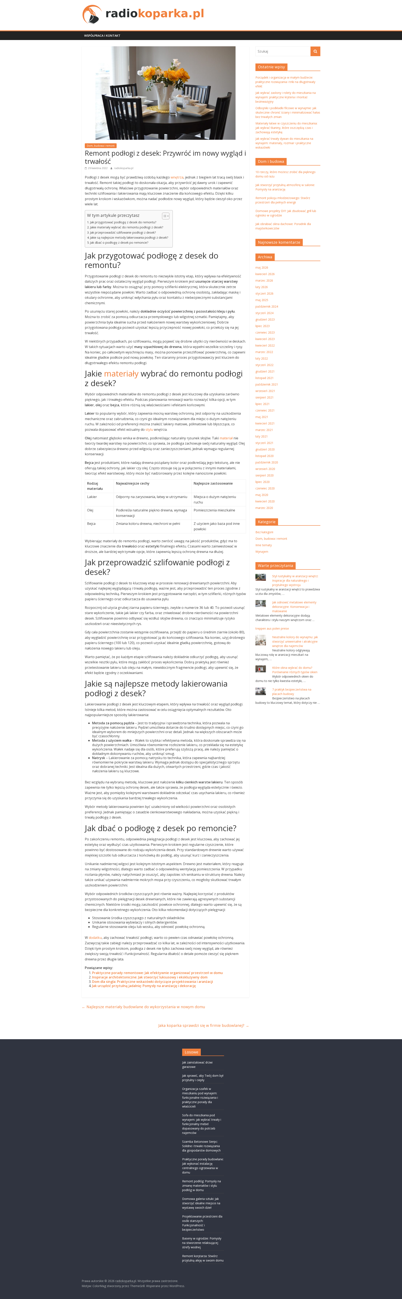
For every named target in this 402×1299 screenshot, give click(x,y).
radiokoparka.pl (123, 168)
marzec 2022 (264, 352)
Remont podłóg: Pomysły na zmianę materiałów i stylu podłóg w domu (201, 1185)
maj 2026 (261, 267)
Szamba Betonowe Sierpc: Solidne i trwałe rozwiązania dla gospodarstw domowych (201, 1146)
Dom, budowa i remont (101, 145)
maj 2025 (261, 300)
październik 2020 (266, 462)
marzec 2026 (264, 280)
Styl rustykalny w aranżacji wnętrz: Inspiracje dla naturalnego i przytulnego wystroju (295, 580)
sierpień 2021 (264, 397)
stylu (149, 429)
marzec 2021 (264, 430)
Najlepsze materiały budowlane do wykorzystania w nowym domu (143, 1006)
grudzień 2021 (265, 371)
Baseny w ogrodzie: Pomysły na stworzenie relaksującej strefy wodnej (201, 1242)
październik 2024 (266, 306)
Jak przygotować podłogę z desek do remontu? (123, 222)
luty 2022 (261, 358)
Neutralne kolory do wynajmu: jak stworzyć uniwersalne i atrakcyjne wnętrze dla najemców (295, 641)
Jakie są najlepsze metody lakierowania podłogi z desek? (129, 237)
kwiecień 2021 (265, 423)
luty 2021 (261, 436)
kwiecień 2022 (265, 345)
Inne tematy (263, 545)
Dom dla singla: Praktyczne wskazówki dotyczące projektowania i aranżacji (152, 981)
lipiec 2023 (262, 326)
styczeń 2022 (264, 365)
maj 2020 (261, 495)
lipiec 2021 (262, 404)
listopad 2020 (264, 456)
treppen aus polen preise (272, 628)
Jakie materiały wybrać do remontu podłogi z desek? (126, 227)
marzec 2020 (264, 508)
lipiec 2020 (262, 482)
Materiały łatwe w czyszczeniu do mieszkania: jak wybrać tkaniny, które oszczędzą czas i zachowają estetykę (286, 127)
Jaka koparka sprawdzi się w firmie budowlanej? (203, 1025)
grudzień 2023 (265, 319)
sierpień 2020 (264, 475)
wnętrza (177, 177)
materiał (226, 438)
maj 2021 (261, 417)
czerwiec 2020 (265, 488)
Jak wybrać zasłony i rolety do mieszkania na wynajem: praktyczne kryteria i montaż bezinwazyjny (285, 97)
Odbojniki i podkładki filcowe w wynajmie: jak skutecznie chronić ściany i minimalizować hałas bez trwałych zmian (287, 112)
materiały (121, 373)
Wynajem (261, 552)
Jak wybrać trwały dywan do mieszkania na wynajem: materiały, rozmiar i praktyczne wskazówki (284, 143)
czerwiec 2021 (265, 410)
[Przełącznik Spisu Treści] (163, 216)
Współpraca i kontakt (102, 36)
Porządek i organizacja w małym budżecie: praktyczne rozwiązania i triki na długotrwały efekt (285, 81)
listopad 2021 (264, 378)
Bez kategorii (264, 532)
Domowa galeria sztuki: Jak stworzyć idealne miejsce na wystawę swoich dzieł (201, 1203)
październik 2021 (266, 384)
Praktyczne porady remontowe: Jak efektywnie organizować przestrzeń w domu (157, 972)
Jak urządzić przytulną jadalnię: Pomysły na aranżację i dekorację (144, 985)
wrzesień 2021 (265, 391)
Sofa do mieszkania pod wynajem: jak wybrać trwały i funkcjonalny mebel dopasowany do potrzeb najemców (201, 1124)
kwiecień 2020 (265, 501)
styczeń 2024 (264, 313)
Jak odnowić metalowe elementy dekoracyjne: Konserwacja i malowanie (294, 606)
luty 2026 (261, 287)
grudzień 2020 (265, 449)
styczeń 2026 (264, 293)
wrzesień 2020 (265, 469)
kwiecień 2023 (265, 339)
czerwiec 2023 (265, 332)
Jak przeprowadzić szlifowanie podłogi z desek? (123, 232)
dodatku (95, 937)
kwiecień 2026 (265, 274)
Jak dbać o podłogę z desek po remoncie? (119, 243)
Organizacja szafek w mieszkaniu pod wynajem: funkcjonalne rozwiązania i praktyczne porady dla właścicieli (200, 1097)
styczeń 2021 (264, 443)
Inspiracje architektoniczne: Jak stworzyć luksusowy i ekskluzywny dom (149, 977)
